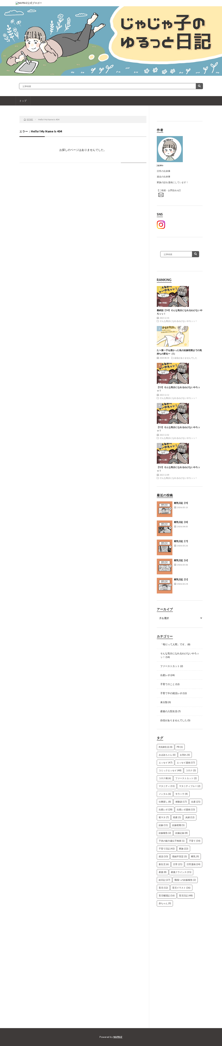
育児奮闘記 (167, 895)
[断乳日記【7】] (164, 547)
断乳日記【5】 (181, 579)
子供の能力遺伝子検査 (172, 840)
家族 (183, 848)
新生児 (164, 864)
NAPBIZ (117, 1037)
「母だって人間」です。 (173, 644)
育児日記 (186, 895)
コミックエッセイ (170, 770)
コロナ (191, 770)
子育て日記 (167, 848)
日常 (177, 864)
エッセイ (165, 762)
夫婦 (189, 817)
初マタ (164, 817)
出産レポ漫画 (186, 809)
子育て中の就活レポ (171, 693)
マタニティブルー (189, 786)
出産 (195, 801)
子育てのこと (167, 684)
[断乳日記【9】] (164, 509)
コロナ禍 (165, 778)
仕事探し (165, 801)
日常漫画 (193, 864)
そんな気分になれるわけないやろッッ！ (178, 321)
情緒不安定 (179, 856)
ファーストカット (170, 666)
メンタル (165, 793)
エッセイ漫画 (186, 762)
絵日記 (164, 879)
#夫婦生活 (165, 747)
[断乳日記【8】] (164, 528)
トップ (23, 100)
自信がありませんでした (185, 358)
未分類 (164, 702)
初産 (177, 817)
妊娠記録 (181, 833)
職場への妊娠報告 (185, 879)
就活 (163, 856)
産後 (162, 872)
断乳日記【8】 (181, 522)
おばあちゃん (167, 754)
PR (180, 747)
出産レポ (165, 675)
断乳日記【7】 (181, 541)
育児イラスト (181, 887)
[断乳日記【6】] (164, 566)
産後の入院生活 (168, 711)
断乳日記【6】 (181, 560)
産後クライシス (181, 872)
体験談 (181, 801)
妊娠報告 (165, 833)
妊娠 (163, 825)
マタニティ (167, 786)
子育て (194, 840)
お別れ (185, 754)
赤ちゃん (165, 903)
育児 (163, 887)
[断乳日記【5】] (164, 585)
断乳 (195, 856)
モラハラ (181, 793)
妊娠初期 (178, 825)
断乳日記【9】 (181, 503)
